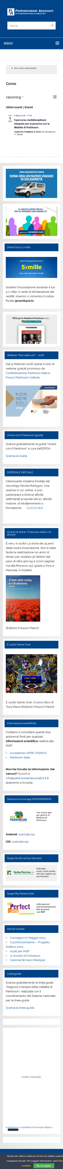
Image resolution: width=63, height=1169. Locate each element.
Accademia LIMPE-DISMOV (28, 753)
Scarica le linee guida (20, 1007)
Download (13, 1130)
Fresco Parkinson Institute (23, 377)
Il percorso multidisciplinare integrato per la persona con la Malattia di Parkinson (32, 123)
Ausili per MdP (19, 951)
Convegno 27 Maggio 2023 (28, 937)
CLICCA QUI (35, 508)
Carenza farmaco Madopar (27, 960)
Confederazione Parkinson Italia (27, 373)
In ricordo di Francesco (25, 955)
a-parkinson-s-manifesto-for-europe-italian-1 (29, 1127)
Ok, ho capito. (44, 1166)
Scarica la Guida (16, 456)
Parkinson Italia (20, 757)
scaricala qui (26, 834)
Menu (8, 43)
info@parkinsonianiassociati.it (25, 778)
